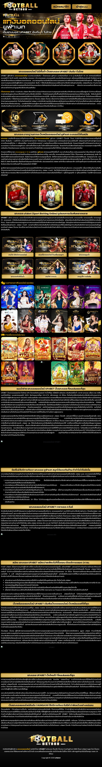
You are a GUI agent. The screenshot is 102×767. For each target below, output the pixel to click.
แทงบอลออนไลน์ (23, 749)
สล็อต (46, 762)
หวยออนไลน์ (32, 762)
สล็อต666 (59, 762)
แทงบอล (18, 75)
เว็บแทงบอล (5, 91)
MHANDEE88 (69, 762)
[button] (3, 297)
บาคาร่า (40, 762)
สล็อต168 (52, 762)
